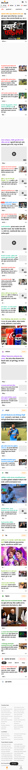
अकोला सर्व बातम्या (22, 659)
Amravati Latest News (18, 739)
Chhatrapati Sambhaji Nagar (20, 733)
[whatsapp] (23, 41)
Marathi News (4, 721)
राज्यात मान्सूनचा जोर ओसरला (6, 744)
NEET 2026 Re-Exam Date (6, 719)
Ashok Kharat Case (18, 716)
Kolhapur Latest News (5, 739)
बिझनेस (3, 628)
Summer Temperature (5, 714)
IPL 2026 (3, 723)
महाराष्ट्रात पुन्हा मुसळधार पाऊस (19, 758)
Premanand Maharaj (5, 725)
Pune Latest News (18, 735)
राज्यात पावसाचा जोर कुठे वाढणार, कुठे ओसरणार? (20, 747)
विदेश (3, 114)
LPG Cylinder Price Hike (19, 707)
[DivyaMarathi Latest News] (4, 2)
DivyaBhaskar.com (18, 765)
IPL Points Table (17, 721)
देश (2, 186)
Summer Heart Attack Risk (19, 719)
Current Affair (17, 718)
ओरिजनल (4, 41)
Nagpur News (4, 737)
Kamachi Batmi (4, 718)
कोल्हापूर (23, 662)
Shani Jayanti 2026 (18, 714)
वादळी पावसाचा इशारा (17, 755)
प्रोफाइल (20, 768)
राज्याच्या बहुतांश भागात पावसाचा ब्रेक (20, 746)
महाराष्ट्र (3, 75)
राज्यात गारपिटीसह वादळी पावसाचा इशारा (7, 756)
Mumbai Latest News (5, 735)
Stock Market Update (5, 710)
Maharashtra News (5, 733)
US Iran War (3, 707)
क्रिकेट (3, 210)
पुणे (2, 89)
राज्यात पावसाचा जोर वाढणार (18, 749)
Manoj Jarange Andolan (19, 712)
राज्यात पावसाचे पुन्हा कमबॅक (18, 753)
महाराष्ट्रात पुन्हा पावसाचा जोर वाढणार (20, 751)
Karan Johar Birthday (18, 725)
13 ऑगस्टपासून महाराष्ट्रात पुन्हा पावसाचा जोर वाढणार (7, 755)
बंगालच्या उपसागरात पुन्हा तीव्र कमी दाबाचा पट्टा (7, 747)
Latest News (3, 727)
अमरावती (10, 662)
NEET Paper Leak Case (19, 710)
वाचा (7, 768)
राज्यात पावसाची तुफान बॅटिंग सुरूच (6, 758)
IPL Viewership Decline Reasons (7, 709)
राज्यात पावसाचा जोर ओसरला (19, 760)
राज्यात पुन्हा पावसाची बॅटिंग (5, 751)
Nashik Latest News (18, 737)
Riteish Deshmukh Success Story (7, 716)
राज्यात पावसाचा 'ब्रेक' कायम (6, 746)
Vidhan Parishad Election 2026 (20, 709)
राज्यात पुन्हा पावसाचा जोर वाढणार (19, 756)
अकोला (4, 662)
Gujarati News (17, 728)
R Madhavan (16, 723)
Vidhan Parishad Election (6, 712)
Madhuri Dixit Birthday (18, 727)
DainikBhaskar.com (5, 765)
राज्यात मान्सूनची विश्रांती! (18, 744)
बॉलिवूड (3, 163)
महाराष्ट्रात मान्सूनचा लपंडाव (5, 749)
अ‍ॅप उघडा (14, 763)
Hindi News (3, 728)
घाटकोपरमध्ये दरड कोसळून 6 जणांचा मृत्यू (7, 753)
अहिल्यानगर (17, 662)
